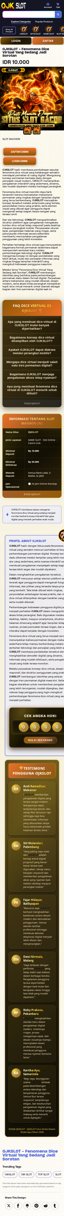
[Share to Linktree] (27, 1205)
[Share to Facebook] (18, 1205)
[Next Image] (61, 99)
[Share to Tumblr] (55, 1205)
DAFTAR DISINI (19, 151)
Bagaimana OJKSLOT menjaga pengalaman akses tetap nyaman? (32, 376)
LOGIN (16, 41)
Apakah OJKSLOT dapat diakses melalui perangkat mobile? (31, 351)
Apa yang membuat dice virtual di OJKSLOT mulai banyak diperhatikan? (32, 325)
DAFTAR (48, 41)
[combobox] (29, 14)
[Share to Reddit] (46, 1205)
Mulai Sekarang (40, 740)
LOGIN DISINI (19, 161)
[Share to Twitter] (9, 1205)
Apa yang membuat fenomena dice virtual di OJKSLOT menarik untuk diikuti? (32, 390)
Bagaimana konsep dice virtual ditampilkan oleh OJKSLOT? (32, 339)
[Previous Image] (2, 99)
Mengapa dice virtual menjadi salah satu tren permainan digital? (32, 363)
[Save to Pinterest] (36, 1205)
